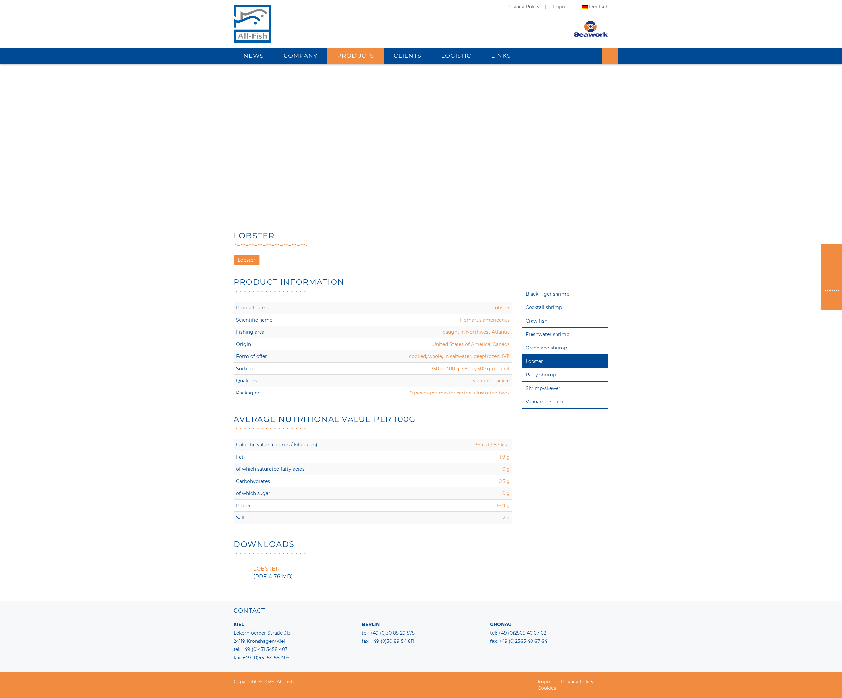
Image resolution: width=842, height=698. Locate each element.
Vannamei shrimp (546, 402)
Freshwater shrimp (547, 334)
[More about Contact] (831, 279)
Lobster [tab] (246, 260)
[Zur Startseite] (252, 31)
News (253, 55)
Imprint (561, 7)
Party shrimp (541, 375)
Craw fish (536, 321)
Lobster (534, 361)
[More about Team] (831, 256)
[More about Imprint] (831, 302)
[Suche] (610, 56)
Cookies (547, 688)
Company (300, 55)
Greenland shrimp (546, 348)
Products (355, 55)
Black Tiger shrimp (547, 294)
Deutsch (598, 7)
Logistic (456, 55)
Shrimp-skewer (543, 388)
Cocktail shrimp (544, 307)
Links (501, 55)
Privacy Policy (523, 7)
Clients (407, 55)
